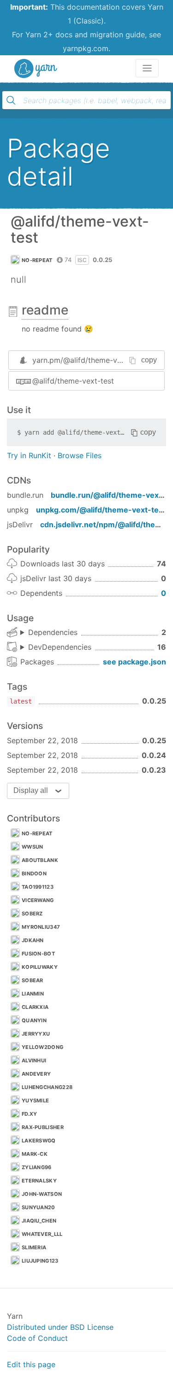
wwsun (32, 847)
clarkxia (35, 1007)
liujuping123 (40, 1261)
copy (149, 360)
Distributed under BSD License (60, 1327)
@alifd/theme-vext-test (73, 380)
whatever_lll (42, 1234)
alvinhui (34, 1060)
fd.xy (29, 1114)
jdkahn (33, 940)
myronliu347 (41, 927)
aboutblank (40, 860)
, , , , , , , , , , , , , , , (55, 647)
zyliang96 (37, 1167)
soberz (32, 913)
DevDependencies (59, 647)
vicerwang (38, 900)
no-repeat (37, 260)
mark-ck (35, 1154)
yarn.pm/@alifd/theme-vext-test (88, 360)
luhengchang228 (47, 1087)
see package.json (134, 661)
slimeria (34, 1247)
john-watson (42, 1194)
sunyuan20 (38, 1207)
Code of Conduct (37, 1338)
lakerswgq (39, 1140)
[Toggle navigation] (147, 68)
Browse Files (79, 455)
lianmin (33, 993)
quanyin (34, 1020)
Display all (30, 790)
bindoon (34, 873)
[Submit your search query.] (11, 100)
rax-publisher (43, 1127)
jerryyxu (36, 1034)
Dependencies (53, 632)
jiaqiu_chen (39, 1220)
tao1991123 (38, 887)
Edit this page (31, 1364)
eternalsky (39, 1180)
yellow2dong (42, 1047)
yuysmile (35, 1100)
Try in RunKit (29, 455)
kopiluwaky (40, 967)
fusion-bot (38, 953)
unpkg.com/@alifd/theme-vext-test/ (102, 509)
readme (45, 310)
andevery (36, 1074)
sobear (32, 980)
